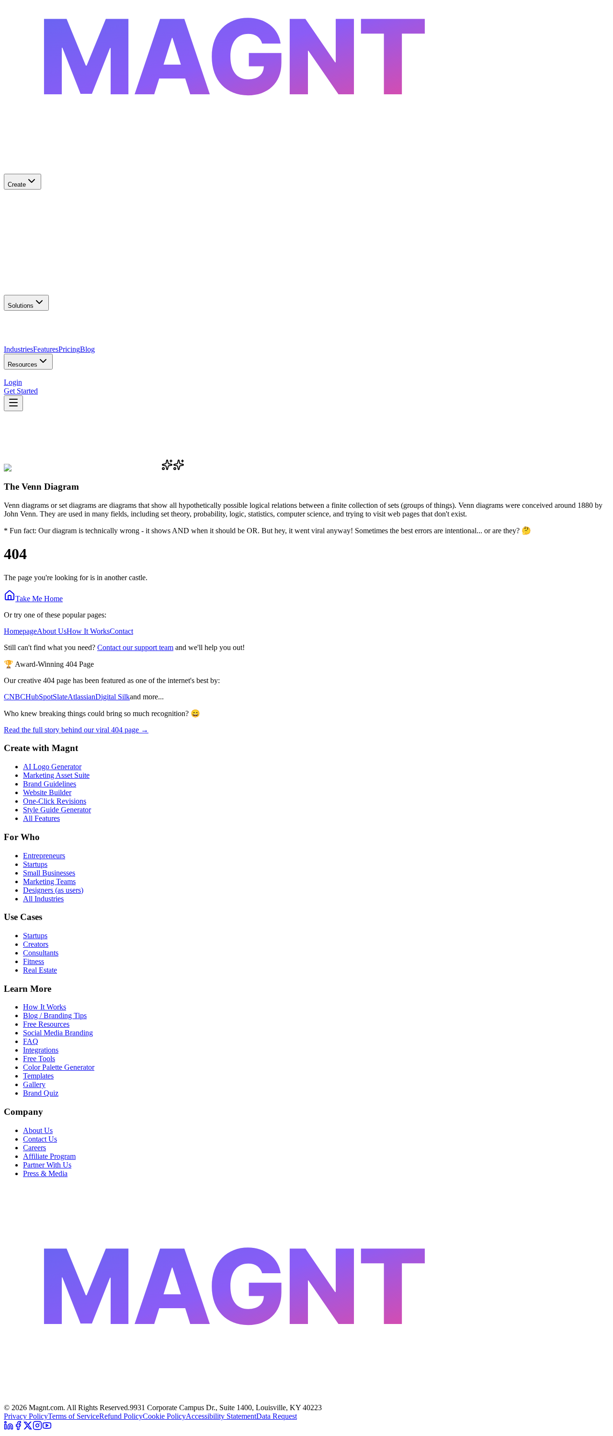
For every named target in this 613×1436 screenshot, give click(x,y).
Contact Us (40, 1139)
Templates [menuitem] (173, 378)
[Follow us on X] (28, 1428)
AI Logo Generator (52, 767)
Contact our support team (135, 647)
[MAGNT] (306, 1399)
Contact (121, 631)
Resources (22, 364)
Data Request (276, 1416)
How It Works (88, 631)
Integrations (40, 1050)
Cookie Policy (164, 1416)
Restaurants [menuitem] (53, 345)
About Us (52, 631)
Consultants (40, 953)
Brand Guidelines (49, 784)
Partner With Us (47, 1165)
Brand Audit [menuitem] (69, 378)
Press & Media (45, 1173)
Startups (35, 864)
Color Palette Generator (58, 1067)
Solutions (21, 305)
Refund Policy (121, 1416)
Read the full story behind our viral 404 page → (76, 730)
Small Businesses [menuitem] (30, 328)
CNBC (14, 697)
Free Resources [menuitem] (27, 378)
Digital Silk (112, 697)
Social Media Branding (58, 1033)
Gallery (34, 1084)
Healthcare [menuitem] (20, 345)
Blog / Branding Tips (55, 1015)
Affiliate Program (49, 1156)
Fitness (33, 961)
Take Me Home (39, 599)
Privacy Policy (26, 1416)
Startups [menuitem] (171, 328)
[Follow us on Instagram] (37, 1428)
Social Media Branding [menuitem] (123, 378)
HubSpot (39, 697)
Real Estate (40, 970)
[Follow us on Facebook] (18, 1428)
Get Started (21, 391)
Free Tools (39, 1059)
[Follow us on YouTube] (47, 1428)
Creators (35, 944)
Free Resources (46, 1024)
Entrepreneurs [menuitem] (77, 328)
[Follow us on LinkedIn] (8, 1428)
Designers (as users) (53, 890)
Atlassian (81, 697)
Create (17, 184)
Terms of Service (73, 1416)
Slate (60, 697)
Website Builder (47, 792)
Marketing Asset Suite (56, 775)
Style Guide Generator (57, 810)
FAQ (30, 1041)
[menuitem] (306, 208)
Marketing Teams (49, 881)
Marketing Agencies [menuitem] (128, 328)
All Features (41, 818)
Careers (34, 1148)
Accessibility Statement (221, 1416)
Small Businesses (49, 873)
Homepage (20, 631)
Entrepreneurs (44, 856)
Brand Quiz (40, 1093)
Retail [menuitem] (80, 345)
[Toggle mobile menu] (13, 403)
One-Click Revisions (54, 801)
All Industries (43, 899)
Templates (38, 1076)
